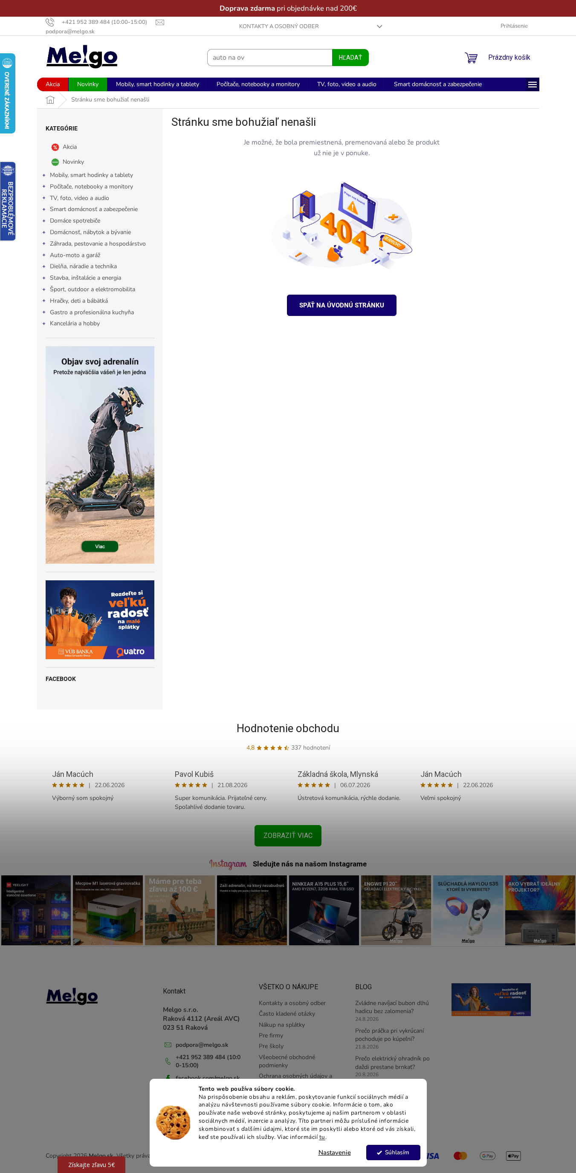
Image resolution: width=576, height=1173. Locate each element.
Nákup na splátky (282, 1025)
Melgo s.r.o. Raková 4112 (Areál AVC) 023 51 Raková (201, 1018)
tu (322, 1137)
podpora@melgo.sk (202, 1045)
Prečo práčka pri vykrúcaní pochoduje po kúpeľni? (389, 1035)
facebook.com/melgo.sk (208, 1078)
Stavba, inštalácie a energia (85, 278)
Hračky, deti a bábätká (79, 301)
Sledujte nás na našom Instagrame (310, 864)
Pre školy (271, 1046)
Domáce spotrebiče (75, 221)
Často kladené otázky (287, 1014)
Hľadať (350, 57)
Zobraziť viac (288, 835)
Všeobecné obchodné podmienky (287, 1061)
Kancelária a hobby (75, 323)
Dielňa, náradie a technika (83, 266)
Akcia (70, 147)
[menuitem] (52, 84)
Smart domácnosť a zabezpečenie (94, 209)
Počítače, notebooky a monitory (91, 186)
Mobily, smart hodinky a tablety (91, 175)
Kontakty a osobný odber (279, 26)
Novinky (73, 162)
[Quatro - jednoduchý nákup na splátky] (100, 619)
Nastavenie (334, 1152)
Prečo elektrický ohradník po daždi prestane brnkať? (392, 1062)
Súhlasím (397, 1152)
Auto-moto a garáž (75, 255)
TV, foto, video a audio (79, 198)
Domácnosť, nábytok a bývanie (90, 232)
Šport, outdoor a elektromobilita (92, 289)
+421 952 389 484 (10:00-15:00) (208, 1061)
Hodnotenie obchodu (288, 728)
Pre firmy (271, 1035)
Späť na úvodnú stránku (341, 305)
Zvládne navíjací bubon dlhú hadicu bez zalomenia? (392, 1007)
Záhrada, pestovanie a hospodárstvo (98, 244)
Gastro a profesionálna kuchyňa (92, 312)
